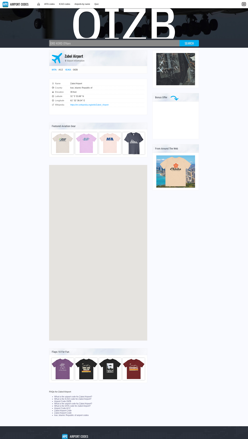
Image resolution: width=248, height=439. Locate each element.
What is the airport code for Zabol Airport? (73, 397)
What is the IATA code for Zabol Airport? (72, 406)
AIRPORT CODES (18, 4)
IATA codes (49, 4)
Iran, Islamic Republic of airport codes (71, 415)
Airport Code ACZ (62, 408)
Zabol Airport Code (63, 410)
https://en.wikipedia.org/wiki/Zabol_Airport (89, 105)
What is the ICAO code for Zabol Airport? (72, 399)
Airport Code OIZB (62, 401)
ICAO (68, 70)
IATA (54, 70)
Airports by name (82, 4)
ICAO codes (64, 4)
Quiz (96, 4)
